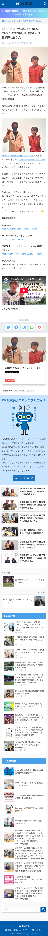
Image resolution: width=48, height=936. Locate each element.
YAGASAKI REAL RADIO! (24, 391)
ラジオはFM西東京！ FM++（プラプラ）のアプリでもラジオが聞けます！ (24, 12)
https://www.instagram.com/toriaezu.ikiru (19, 229)
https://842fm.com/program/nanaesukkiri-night (21, 254)
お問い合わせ (18, 930)
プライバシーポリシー (34, 930)
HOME (25, 925)
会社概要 (8, 930)
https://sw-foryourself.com (13, 239)
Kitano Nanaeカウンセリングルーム (18, 156)
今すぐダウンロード (24, 478)
